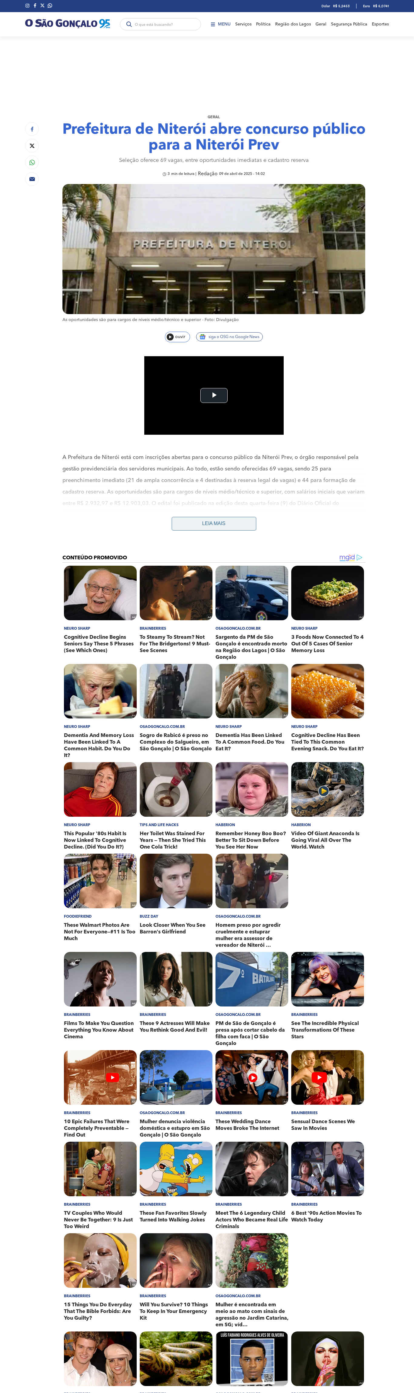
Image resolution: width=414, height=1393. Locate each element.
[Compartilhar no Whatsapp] (32, 162)
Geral (321, 24)
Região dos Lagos (293, 24)
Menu (224, 24)
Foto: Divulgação (222, 320)
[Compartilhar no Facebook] (32, 129)
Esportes (380, 24)
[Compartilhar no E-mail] (32, 179)
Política (263, 24)
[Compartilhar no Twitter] (32, 145)
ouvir (180, 337)
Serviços (243, 24)
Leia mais (213, 523)
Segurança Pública (349, 24)
